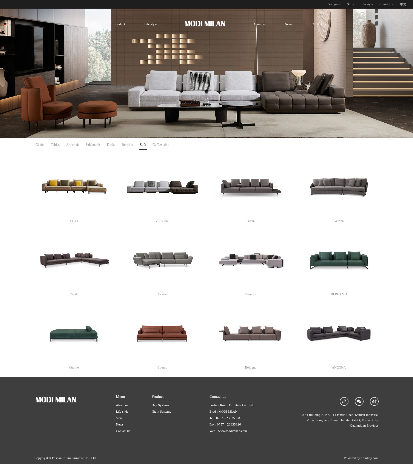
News (119, 424)
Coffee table (161, 144)
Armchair (72, 144)
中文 (403, 4)
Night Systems (161, 411)
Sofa (143, 144)
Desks (111, 144)
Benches (127, 144)
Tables (55, 144)
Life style (367, 4)
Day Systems (160, 405)
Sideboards (92, 144)
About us (122, 405)
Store (350, 4)
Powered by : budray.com (361, 458)
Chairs (39, 144)
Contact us (386, 4)
